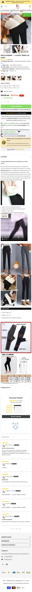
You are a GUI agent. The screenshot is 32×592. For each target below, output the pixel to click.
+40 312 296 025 (8, 556)
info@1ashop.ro (8, 558)
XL (16, 86)
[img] (5, 442)
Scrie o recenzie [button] (16, 416)
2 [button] (14, 528)
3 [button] (16, 528)
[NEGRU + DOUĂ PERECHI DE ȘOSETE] (13, 77)
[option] (16, 28)
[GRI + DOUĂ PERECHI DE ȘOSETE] (19, 77)
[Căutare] (6, 6)
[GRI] (8, 77)
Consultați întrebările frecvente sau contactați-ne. (15, 553)
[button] (1, 48)
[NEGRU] (3, 77)
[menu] (2, 6)
